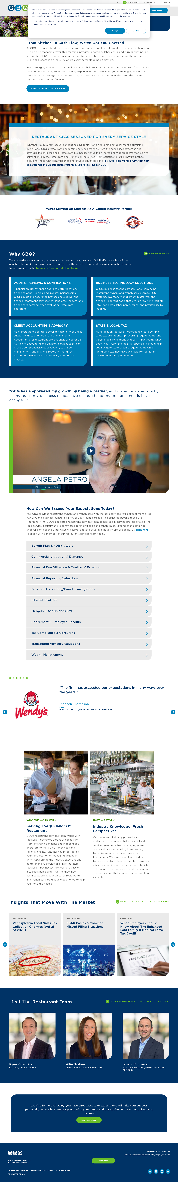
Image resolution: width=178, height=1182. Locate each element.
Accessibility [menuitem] (64, 1170)
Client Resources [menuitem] (18, 1170)
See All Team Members (122, 1001)
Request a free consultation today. (57, 268)
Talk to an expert (155, 10)
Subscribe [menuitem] (133, 2)
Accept (115, 31)
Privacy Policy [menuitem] (16, 1174)
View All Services (159, 253)
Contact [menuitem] (165, 2)
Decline (136, 31)
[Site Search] (116, 3)
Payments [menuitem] (149, 2)
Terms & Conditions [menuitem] (42, 1170)
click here (142, 529)
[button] (10, 678)
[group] (35, 944)
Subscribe (103, 1160)
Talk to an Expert (89, 1120)
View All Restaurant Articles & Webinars (144, 902)
